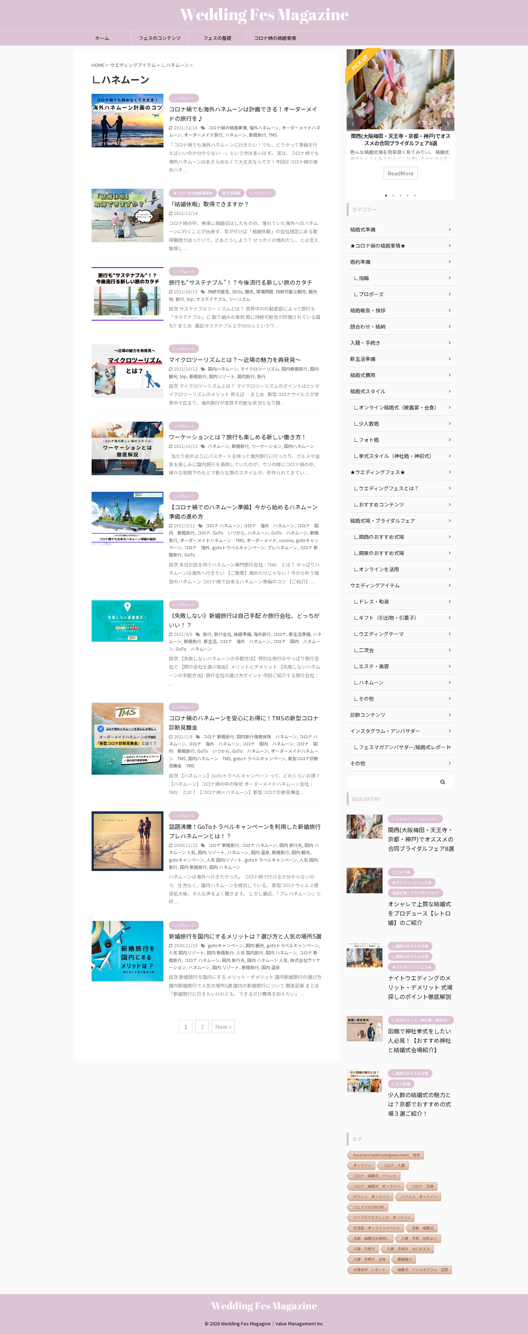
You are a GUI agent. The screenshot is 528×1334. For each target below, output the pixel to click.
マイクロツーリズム (259, 369)
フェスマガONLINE (368, 1207)
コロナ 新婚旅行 (218, 736)
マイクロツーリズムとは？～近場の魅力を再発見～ (235, 359)
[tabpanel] (400, 118)
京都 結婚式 (423, 1227)
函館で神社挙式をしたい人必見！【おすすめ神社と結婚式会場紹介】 (419, 1040)
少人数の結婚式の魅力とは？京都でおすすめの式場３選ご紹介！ (419, 1104)
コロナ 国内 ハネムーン (267, 744)
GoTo (189, 554)
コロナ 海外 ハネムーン (269, 525)
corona (286, 540)
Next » (223, 1026)
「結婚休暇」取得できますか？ (209, 204)
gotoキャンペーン (186, 860)
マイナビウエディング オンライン (382, 1217)
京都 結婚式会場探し (371, 1238)
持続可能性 (219, 291)
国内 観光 (301, 852)
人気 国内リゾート (224, 860)
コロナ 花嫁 (423, 1186)
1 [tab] (386, 195)
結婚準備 (242, 634)
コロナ (203, 533)
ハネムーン (235, 135)
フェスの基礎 (217, 38)
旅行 (180, 299)
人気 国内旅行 (249, 952)
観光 (249, 291)
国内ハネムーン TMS (209, 758)
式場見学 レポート (369, 1269)
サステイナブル (211, 299)
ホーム (102, 38)
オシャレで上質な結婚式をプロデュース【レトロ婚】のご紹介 (419, 913)
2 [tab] (393, 195)
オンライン (362, 1165)
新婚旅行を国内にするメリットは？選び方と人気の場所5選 (245, 936)
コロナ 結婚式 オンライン (376, 1186)
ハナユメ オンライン (419, 1196)
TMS (273, 135)
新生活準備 (299, 634)
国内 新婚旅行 (193, 867)
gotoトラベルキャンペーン (238, 547)
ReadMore (401, 173)
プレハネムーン (282, 547)
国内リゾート (222, 376)
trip (190, 299)
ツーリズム (239, 299)
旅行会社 (222, 634)
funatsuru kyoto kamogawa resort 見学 (386, 1154)
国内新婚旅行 (294, 369)
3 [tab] (400, 195)
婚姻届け (405, 1259)
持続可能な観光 (291, 291)
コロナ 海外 (197, 547)
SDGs (237, 291)
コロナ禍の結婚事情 (275, 38)
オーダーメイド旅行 (203, 135)
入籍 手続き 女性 (369, 1259)
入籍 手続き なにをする (408, 1248)
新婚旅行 (257, 135)
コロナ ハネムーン (223, 525)
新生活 (210, 641)
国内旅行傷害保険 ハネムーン (267, 736)
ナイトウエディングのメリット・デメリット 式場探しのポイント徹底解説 (420, 987)
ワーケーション (266, 446)
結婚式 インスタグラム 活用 (423, 1269)
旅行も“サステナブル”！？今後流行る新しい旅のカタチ (240, 282)
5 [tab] (414, 195)
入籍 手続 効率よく (419, 1238)
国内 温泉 (260, 852)
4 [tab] (407, 195)
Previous (353, 124)
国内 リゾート (211, 852)
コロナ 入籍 (394, 1165)
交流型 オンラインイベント (376, 1227)
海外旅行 (262, 634)
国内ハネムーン (223, 369)
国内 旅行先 (290, 845)
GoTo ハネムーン (289, 533)
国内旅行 (246, 376)
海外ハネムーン (264, 127)
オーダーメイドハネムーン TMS (212, 540)
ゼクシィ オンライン (371, 1196)
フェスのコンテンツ (160, 38)
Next (447, 124)
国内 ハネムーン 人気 (267, 960)
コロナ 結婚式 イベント (375, 1175)
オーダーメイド (261, 540)
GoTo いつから (229, 533)
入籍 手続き (364, 1248)
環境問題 (264, 291)
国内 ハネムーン (224, 867)
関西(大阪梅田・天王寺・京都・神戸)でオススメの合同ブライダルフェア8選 (400, 139)
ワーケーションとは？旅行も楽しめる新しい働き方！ (238, 436)
